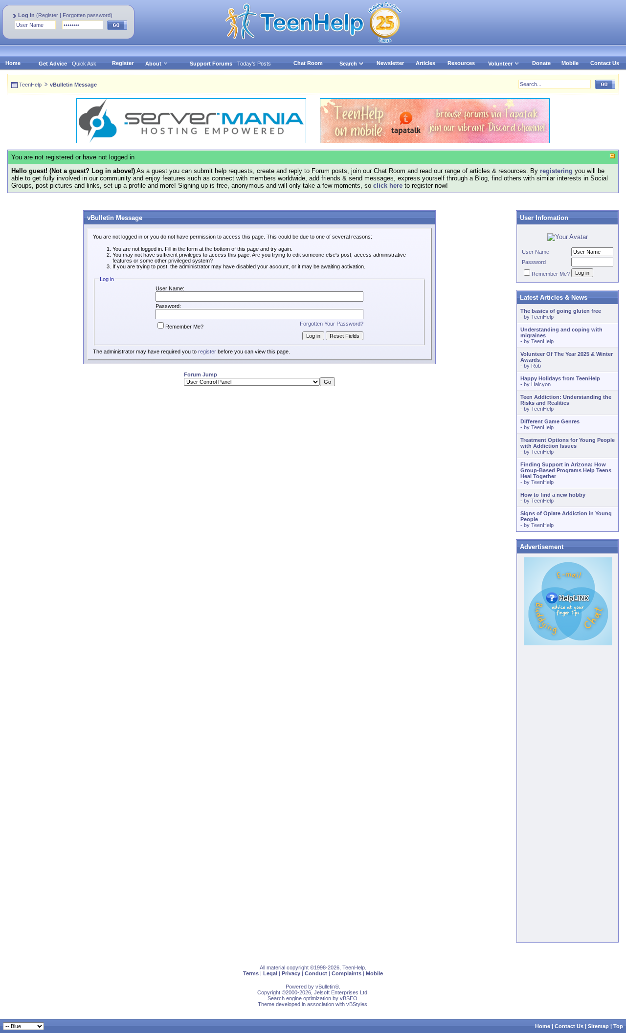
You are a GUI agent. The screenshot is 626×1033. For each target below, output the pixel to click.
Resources (461, 63)
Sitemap (598, 1026)
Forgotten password (87, 15)
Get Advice (53, 63)
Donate (541, 63)
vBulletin (325, 986)
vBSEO (349, 998)
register (207, 351)
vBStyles (356, 1004)
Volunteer (500, 63)
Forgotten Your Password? (331, 324)
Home (13, 63)
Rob (536, 366)
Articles (425, 63)
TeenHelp (30, 85)
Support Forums (211, 63)
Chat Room (308, 63)
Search (348, 63)
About (153, 63)
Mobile (570, 63)
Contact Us (604, 63)
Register (48, 15)
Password (534, 262)
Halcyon (541, 384)
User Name (535, 252)
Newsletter (390, 63)
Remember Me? (184, 327)
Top (618, 1026)
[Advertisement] (259, 462)
